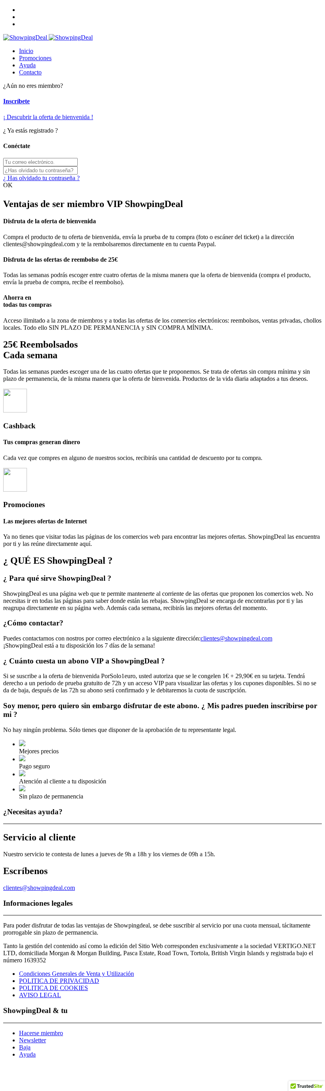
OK (8, 185)
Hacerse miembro (41, 1033)
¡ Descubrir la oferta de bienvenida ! (48, 117)
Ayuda (27, 65)
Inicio (26, 51)
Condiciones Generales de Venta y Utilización (76, 973)
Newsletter (32, 1040)
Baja (25, 1047)
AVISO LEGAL (40, 995)
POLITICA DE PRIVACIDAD (59, 980)
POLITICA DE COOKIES (53, 988)
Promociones (35, 58)
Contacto (30, 72)
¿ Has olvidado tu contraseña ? (41, 178)
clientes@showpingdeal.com (236, 638)
